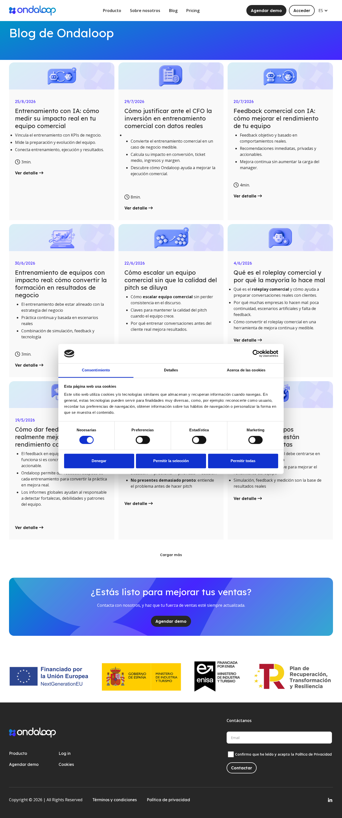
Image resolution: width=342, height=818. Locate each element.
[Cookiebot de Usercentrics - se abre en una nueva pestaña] (256, 353)
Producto (112, 10)
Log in (65, 753)
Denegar (99, 461)
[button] (325, 11)
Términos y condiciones (114, 799)
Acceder (301, 10)
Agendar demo (266, 10)
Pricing (193, 10)
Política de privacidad (168, 799)
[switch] (143, 440)
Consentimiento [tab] (96, 370)
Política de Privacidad (313, 754)
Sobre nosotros (145, 10)
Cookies (66, 764)
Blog (173, 10)
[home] (32, 11)
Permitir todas (243, 461)
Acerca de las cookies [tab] (246, 370)
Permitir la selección (171, 461)
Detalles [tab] (171, 370)
